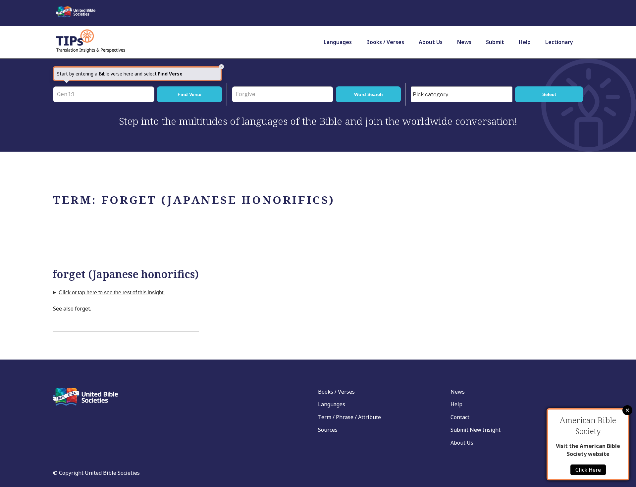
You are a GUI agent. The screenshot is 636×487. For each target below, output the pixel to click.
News (464, 42)
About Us (431, 42)
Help (525, 42)
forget (82, 308)
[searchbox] (463, 95)
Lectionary (559, 42)
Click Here (588, 469)
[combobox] (461, 94)
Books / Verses (385, 42)
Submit (495, 42)
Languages (338, 42)
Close (627, 410)
